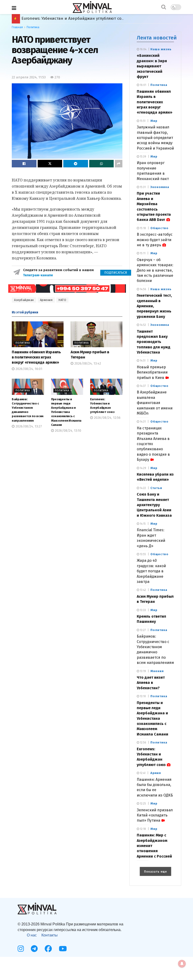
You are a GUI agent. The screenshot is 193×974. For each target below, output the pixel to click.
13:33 (142, 610)
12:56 (142, 742)
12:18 (142, 829)
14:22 (142, 488)
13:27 (142, 630)
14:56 (142, 289)
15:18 (142, 228)
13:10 (142, 696)
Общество (159, 228)
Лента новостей (157, 38)
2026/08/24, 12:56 (107, 418)
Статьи (156, 488)
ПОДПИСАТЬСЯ (115, 273)
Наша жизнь (161, 49)
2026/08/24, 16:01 (28, 369)
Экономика (159, 187)
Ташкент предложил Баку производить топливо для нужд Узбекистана (153, 342)
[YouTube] (63, 948)
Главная (17, 27)
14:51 (142, 360)
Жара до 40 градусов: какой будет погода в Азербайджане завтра (151, 571)
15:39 (142, 156)
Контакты (49, 935)
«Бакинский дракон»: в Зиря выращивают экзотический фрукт (152, 66)
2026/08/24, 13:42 (87, 364)
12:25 (142, 803)
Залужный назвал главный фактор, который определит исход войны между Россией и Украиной (155, 137)
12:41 (142, 773)
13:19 (142, 671)
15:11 (142, 253)
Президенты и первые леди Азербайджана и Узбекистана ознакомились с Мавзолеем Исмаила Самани (66, 412)
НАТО (62, 300)
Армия (155, 773)
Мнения (157, 671)
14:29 (142, 468)
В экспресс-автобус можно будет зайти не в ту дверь (155, 239)
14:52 (142, 325)
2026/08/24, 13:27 (28, 426)
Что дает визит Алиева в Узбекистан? (151, 682)
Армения (46, 300)
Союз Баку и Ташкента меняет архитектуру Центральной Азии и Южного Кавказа (154, 505)
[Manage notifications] (182, 963)
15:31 (142, 187)
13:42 (142, 590)
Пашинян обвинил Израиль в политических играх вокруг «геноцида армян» (36, 357)
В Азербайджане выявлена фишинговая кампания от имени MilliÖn (155, 403)
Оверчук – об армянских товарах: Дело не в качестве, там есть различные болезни (155, 270)
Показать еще (155, 871)
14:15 (142, 523)
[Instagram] (21, 948)
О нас (32, 935)
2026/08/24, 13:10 (67, 431)
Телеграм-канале (38, 275)
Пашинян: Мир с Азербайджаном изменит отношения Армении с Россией (94, 18)
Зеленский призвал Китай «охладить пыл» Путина (155, 815)
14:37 (142, 386)
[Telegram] (34, 948)
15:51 (142, 121)
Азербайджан (24, 300)
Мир (153, 121)
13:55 (142, 554)
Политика (33, 27)
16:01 (142, 85)
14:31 (142, 421)
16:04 (142, 49)
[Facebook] (48, 948)
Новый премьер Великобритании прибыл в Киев (152, 372)
